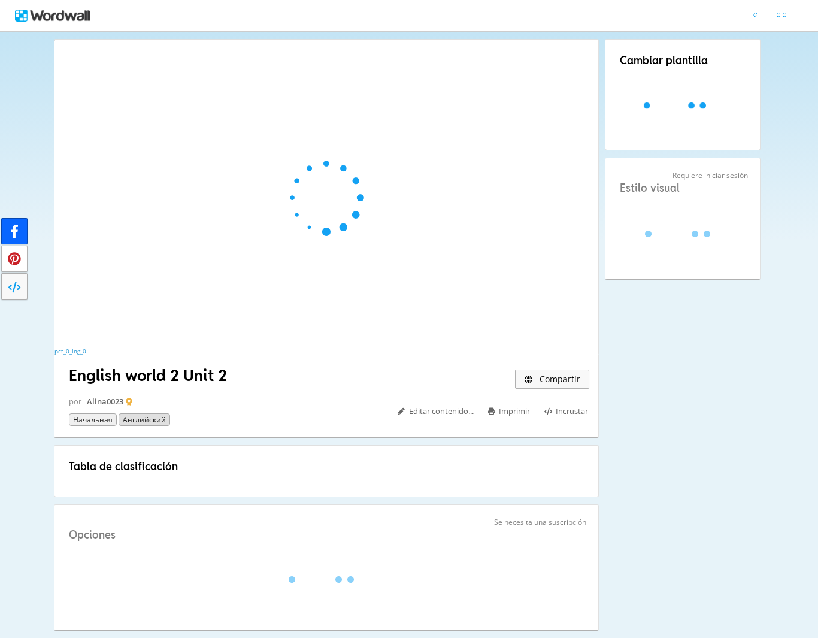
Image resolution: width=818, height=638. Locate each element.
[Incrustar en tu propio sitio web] (14, 286)
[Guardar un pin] (14, 259)
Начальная (93, 420)
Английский (144, 420)
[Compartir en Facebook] (14, 231)
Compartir (558, 379)
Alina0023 (105, 401)
